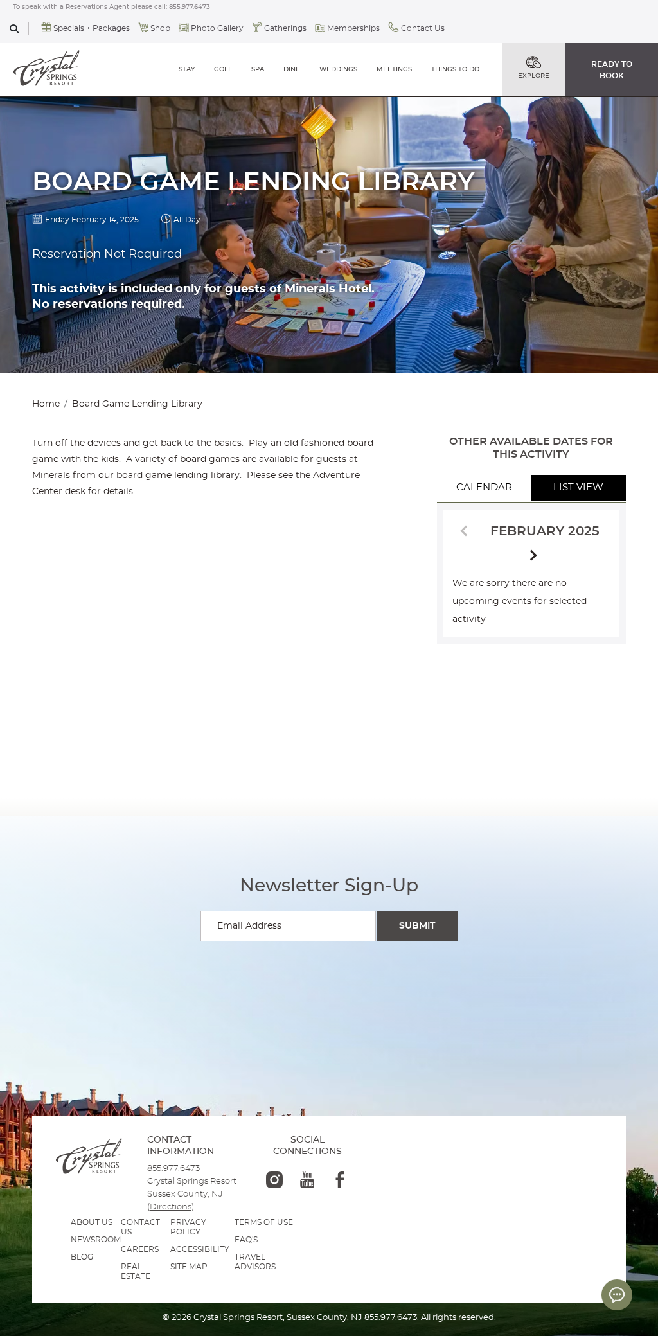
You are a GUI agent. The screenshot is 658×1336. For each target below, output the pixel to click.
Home (46, 404)
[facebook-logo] (340, 1179)
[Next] (531, 556)
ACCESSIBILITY (199, 1249)
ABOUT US (91, 1222)
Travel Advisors (255, 1261)
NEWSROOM (96, 1239)
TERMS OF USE (264, 1222)
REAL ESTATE (135, 1271)
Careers (140, 1249)
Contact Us (423, 28)
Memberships (353, 28)
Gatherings (285, 28)
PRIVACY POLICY (188, 1227)
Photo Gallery (217, 28)
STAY (187, 69)
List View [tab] (578, 487)
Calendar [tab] (484, 487)
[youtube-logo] (307, 1179)
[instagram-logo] (274, 1179)
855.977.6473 (189, 7)
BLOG (82, 1257)
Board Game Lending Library (137, 404)
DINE (291, 69)
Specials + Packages (91, 28)
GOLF (223, 69)
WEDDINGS (338, 69)
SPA (257, 69)
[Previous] (466, 530)
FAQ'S (246, 1239)
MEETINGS (394, 69)
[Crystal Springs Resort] (47, 69)
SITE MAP (189, 1266)
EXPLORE (533, 76)
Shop (160, 28)
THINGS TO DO (455, 69)
